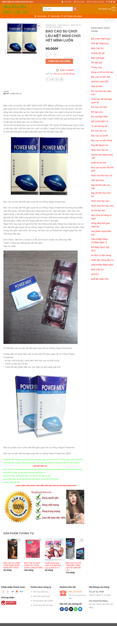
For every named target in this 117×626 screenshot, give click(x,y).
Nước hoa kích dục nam (102, 206)
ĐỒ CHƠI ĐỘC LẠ (99, 121)
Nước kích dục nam (100, 201)
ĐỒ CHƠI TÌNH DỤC (100, 39)
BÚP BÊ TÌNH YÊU (100, 279)
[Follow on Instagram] (109, 2)
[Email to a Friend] (57, 79)
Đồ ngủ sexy (97, 112)
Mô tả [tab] (6, 94)
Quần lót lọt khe (98, 162)
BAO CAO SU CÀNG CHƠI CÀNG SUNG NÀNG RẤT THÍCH (11, 565)
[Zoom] (6, 51)
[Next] (84, 558)
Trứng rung (96, 67)
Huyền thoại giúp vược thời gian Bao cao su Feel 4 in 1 (53, 565)
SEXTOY (95, 274)
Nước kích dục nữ (99, 150)
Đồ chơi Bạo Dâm (99, 116)
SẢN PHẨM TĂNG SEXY (102, 265)
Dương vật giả (98, 53)
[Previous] (3, 558)
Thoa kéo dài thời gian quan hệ (101, 100)
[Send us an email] (114, 2)
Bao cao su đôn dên (100, 77)
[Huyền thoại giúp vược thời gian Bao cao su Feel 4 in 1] (54, 549)
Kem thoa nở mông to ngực (101, 217)
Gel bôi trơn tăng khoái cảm (102, 156)
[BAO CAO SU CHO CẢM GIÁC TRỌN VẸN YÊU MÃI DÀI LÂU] (75, 549)
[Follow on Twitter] (111, 2)
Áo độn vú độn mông (101, 255)
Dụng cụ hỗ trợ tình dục (102, 72)
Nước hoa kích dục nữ (101, 175)
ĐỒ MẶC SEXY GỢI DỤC (100, 249)
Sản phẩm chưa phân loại (101, 233)
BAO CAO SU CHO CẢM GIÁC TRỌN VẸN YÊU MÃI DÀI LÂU (73, 566)
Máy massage (97, 58)
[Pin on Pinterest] (62, 79)
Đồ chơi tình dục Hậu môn (101, 93)
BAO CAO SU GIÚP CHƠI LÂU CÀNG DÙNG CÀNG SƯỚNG (33, 565)
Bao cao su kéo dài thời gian (102, 169)
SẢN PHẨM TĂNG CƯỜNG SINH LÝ (99, 241)
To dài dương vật (99, 126)
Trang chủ (51, 25)
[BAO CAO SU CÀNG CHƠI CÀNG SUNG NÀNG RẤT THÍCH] (12, 549)
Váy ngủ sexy (97, 180)
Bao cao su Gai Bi (99, 135)
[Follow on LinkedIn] (80, 609)
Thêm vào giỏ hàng (59, 61)
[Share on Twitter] (52, 79)
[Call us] (76, 609)
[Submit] (75, 9)
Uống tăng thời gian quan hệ (100, 225)
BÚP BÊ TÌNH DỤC (100, 43)
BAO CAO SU (97, 48)
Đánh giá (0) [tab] (16, 94)
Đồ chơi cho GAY (99, 107)
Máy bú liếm (97, 86)
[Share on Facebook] (48, 79)
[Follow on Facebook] (107, 2)
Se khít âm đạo (98, 210)
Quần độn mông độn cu (102, 260)
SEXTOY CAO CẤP (100, 81)
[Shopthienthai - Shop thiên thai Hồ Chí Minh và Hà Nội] (20, 9)
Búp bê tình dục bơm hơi (101, 194)
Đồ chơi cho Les (98, 131)
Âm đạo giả (96, 62)
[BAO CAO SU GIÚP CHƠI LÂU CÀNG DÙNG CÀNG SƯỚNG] (33, 549)
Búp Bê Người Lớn (99, 145)
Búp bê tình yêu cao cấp (100, 186)
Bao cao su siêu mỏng (101, 140)
